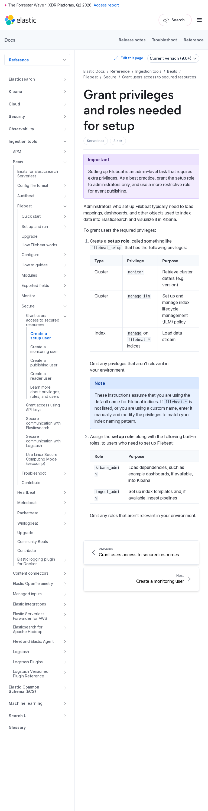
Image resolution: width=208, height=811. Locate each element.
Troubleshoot (164, 39)
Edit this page (132, 57)
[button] (95, 141)
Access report (106, 5)
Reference (194, 39)
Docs (9, 39)
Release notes (132, 39)
